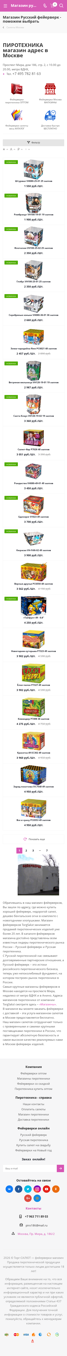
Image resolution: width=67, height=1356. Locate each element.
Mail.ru (37, 1198)
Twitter (28, 1189)
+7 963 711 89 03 (36, 1216)
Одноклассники (56, 1189)
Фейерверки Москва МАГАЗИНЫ (50, 101)
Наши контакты (33, 1104)
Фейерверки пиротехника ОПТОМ (16, 101)
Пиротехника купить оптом (33, 1089)
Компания (33, 1067)
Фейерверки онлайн (33, 1128)
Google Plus (28, 1198)
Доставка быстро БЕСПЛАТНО (50, 127)
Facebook (18, 1189)
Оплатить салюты (33, 1109)
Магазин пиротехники (33, 1114)
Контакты (33, 1208)
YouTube (46, 1189)
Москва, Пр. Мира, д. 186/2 (36, 1234)
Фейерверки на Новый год (33, 1150)
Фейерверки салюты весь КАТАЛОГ (16, 127)
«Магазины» (47, 1004)
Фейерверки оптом (33, 1073)
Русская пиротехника (33, 1140)
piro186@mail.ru (36, 1225)
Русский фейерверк (33, 1135)
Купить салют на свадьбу (33, 1145)
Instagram (37, 1189)
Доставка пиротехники (33, 1119)
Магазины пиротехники (33, 1078)
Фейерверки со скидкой (33, 1083)
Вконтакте (9, 1189)
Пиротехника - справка (33, 1098)
